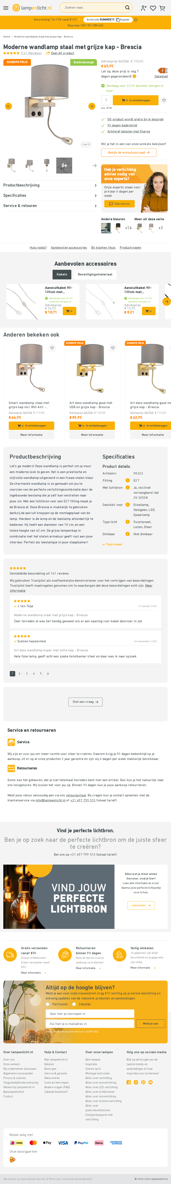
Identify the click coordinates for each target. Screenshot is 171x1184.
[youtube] (150, 1082)
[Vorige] (8, 106)
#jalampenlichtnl (13, 1092)
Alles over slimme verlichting (104, 1101)
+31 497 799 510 (83, 800)
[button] (85, 22)
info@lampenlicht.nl (50, 800)
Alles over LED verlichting (102, 1087)
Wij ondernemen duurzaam (19, 1069)
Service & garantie (55, 1073)
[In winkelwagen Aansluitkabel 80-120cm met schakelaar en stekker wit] (149, 311)
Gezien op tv (93, 1069)
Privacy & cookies (14, 1078)
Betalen (49, 1064)
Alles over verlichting (99, 1078)
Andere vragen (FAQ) (57, 1087)
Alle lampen (93, 1059)
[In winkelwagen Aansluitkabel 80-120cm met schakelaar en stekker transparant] (69, 311)
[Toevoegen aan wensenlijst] (164, 100)
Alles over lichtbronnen (100, 1092)
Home (6, 37)
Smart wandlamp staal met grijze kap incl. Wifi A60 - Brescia (29, 405)
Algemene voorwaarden (18, 1073)
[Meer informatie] (135, 19)
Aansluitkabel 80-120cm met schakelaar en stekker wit (138, 290)
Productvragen (130, 247)
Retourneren (52, 1078)
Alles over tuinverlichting (101, 1082)
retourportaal (76, 795)
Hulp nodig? (38, 247)
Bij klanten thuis (103, 247)
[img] (50, 106)
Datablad (161, 76)
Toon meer (114, 544)
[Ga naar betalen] (91, 106)
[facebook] (129, 1082)
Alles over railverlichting (101, 1096)
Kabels (62, 274)
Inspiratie (91, 1064)
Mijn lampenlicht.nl (56, 1059)
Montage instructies (98, 1073)
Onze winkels (11, 1064)
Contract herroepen (56, 1082)
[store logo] (32, 8)
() (31, 53)
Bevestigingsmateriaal (95, 274)
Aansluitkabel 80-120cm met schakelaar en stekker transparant (60, 290)
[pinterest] (143, 1082)
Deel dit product (62, 53)
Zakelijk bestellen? (56, 1092)
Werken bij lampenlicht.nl (19, 1087)
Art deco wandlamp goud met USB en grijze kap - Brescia (90, 405)
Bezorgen (50, 1069)
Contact (8, 1096)
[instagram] (136, 1082)
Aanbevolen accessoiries (69, 247)
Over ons (9, 1059)
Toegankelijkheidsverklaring (20, 1082)
